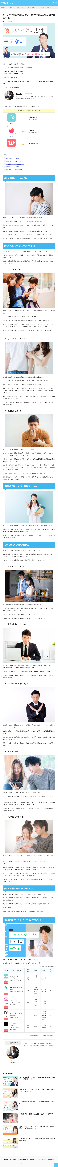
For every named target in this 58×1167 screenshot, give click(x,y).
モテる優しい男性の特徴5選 (11, 166)
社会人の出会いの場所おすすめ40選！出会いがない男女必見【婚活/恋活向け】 (24, 911)
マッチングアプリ (11, 7)
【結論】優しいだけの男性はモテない (14, 164)
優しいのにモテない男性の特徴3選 (13, 161)
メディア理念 (13, 1159)
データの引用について (23, 1159)
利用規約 (32, 1159)
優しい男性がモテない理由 (11, 158)
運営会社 (6, 1159)
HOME (3, 7)
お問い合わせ (51, 1159)
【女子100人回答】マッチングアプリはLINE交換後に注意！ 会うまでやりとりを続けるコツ (37, 1078)
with (11, 148)
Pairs (11, 123)
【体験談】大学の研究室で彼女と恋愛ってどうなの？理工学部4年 (37, 1114)
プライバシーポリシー (40, 1159)
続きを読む (33, 98)
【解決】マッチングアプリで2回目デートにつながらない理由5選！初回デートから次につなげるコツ (37, 1127)
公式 (5, 982)
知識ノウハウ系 (20, 7)
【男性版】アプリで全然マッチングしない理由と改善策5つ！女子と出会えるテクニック (37, 1090)
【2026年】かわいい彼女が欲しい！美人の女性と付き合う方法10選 (36, 1102)
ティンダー (11, 136)
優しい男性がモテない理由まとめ (13, 169)
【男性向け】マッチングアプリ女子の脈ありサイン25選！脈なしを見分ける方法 (37, 1139)
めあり (19, 93)
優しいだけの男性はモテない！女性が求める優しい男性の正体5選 (39, 7)
